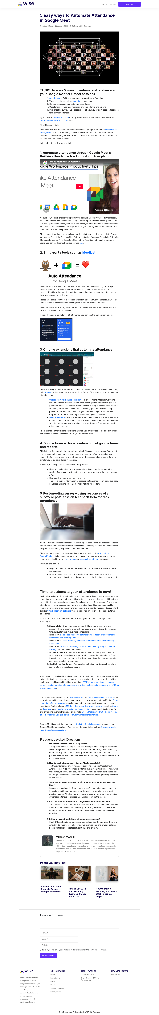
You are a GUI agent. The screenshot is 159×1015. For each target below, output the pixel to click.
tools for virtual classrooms (88, 724)
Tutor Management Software (101, 697)
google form (103, 553)
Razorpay (46, 709)
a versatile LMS (77, 697)
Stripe (115, 706)
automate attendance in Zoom (54, 120)
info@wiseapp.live (87, 974)
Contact (113, 4)
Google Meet (55, 98)
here (81, 243)
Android (114, 975)
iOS (118, 975)
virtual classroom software (59, 611)
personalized (85, 559)
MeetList (76, 101)
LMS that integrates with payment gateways (84, 706)
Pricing (53, 981)
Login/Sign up (55, 978)
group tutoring (70, 559)
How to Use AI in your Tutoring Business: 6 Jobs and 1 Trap (77, 892)
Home (104, 4)
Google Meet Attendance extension (65, 400)
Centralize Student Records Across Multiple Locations (51, 889)
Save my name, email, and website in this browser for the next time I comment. (74, 950)
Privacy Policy (56, 992)
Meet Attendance (57, 417)
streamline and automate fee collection (72, 709)
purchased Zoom (61, 117)
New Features (55, 985)
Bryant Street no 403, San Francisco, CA (90, 979)
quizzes (48, 392)
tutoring (95, 559)
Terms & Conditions (57, 988)
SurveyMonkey (46, 556)
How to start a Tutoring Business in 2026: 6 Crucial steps (106, 892)
